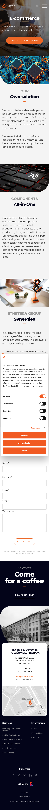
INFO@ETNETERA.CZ (24, 677)
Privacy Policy (41, 552)
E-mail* (5, 490)
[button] (44, 6)
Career (34, 729)
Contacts (35, 738)
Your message (9, 511)
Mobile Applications (11, 735)
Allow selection (24, 443)
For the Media (37, 733)
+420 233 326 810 (24, 679)
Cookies (24, 793)
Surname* (7, 477)
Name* (5, 463)
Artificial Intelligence (11, 744)
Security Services (9, 748)
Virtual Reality (8, 753)
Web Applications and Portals (11, 730)
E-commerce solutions (12, 740)
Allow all (24, 435)
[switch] (42, 404)
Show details (36, 428)
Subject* (6, 501)
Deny (24, 451)
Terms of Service (24, 553)
